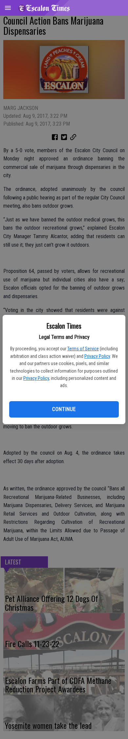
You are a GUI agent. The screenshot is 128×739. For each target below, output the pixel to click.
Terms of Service (83, 348)
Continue (63, 409)
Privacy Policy (97, 356)
